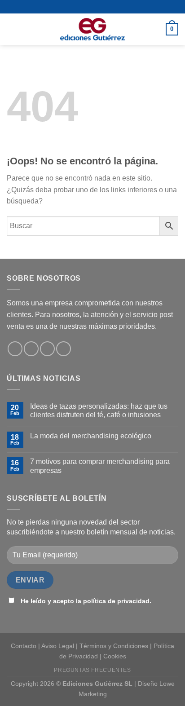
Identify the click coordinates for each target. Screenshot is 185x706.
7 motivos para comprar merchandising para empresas (100, 466)
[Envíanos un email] (31, 348)
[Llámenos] (47, 348)
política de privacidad (116, 601)
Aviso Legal (57, 645)
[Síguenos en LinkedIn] (63, 348)
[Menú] (12, 29)
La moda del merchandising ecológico (90, 436)
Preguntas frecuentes (92, 670)
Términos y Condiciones (113, 645)
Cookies (114, 656)
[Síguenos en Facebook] (15, 348)
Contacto (23, 645)
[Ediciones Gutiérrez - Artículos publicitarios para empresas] (92, 29)
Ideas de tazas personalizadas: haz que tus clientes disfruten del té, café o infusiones (98, 410)
